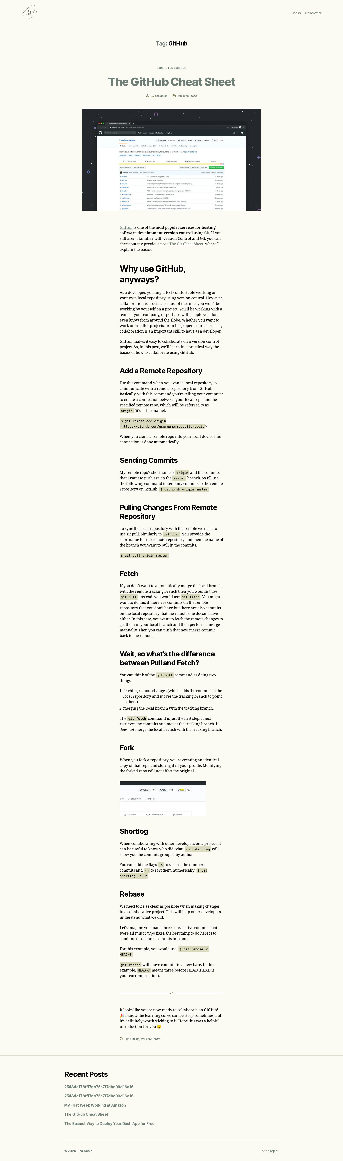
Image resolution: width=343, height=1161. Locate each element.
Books (296, 13)
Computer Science (171, 68)
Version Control (151, 1039)
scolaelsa (161, 96)
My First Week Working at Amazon (95, 1105)
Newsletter (313, 13)
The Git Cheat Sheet (186, 244)
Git (206, 233)
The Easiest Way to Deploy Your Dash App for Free (109, 1123)
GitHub (126, 227)
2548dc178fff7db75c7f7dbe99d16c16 (98, 1087)
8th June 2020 (187, 96)
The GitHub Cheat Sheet (171, 81)
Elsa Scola (84, 1151)
